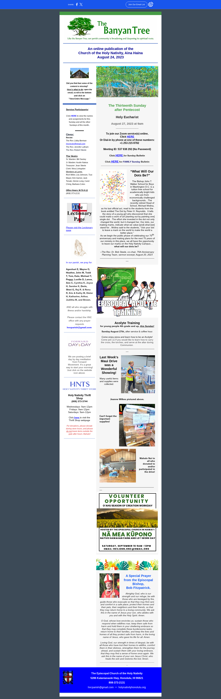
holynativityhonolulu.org (132, 687)
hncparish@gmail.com (101, 687)
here (76, 417)
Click (68, 116)
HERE (74, 116)
